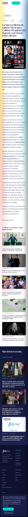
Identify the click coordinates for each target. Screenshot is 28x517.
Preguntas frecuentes (18, 464)
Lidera (3, 485)
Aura (3, 480)
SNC (16, 477)
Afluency (17, 472)
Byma (3, 477)
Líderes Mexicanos (7, 487)
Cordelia (4, 482)
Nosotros (17, 453)
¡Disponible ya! (13, 214)
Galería (17, 460)
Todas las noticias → (8, 357)
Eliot (3, 472)
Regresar (7, 15)
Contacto (16, 3)
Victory (4, 475)
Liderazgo (17, 455)
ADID (16, 480)
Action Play (18, 475)
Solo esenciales (8, 513)
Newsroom (18, 458)
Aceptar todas (8, 509)
